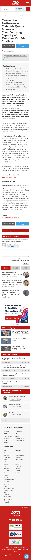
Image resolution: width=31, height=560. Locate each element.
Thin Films (12, 413)
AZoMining (7, 443)
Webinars (18, 450)
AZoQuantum (19, 434)
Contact (6, 484)
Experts (18, 468)
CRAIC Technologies (10, 378)
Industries (18, 462)
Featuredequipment (15, 268)
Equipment (7, 457)
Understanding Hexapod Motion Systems (13, 359)
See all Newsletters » (8, 421)
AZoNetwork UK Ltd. (10, 370)
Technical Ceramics (14, 404)
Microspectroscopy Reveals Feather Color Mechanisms (15, 374)
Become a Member (9, 479)
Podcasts (18, 466)
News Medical (20, 438)
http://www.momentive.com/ (11, 217)
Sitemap (6, 494)
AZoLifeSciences (20, 440)
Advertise (7, 486)
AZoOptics (7, 438)
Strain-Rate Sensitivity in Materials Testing (14, 382)
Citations (6, 231)
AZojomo (18, 464)
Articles (6, 453)
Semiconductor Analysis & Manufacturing (17, 397)
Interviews (18, 453)
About (6, 475)
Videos (6, 464)
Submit (26, 263)
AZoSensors (19, 431)
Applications (19, 459)
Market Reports (20, 455)
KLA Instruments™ (10, 386)
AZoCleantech (8, 436)
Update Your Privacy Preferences (16, 555)
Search (6, 477)
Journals (6, 470)
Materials (18, 457)
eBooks (6, 462)
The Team (18, 473)
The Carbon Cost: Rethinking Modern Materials (19, 348)
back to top (25, 507)
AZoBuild (6, 440)
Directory (6, 455)
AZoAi (17, 436)
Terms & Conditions (10, 488)
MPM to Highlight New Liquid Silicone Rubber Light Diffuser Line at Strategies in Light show (17, 71)
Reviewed (7, 60)
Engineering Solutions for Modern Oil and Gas (20, 332)
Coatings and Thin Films (20, 16)
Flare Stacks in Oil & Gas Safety (20, 339)
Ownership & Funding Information (8, 500)
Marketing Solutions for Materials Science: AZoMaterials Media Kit (14, 367)
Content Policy (8, 497)
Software (6, 473)
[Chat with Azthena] (26, 556)
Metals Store (7, 468)
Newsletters (7, 482)
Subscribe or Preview (15, 399)
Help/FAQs (19, 470)
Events (6, 466)
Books (5, 459)
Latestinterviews (6, 268)
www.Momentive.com (9, 177)
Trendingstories (25, 268)
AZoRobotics (7, 434)
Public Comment (24, 259)
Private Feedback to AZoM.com (20, 260)
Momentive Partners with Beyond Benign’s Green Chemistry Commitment (16, 78)
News (10, 16)
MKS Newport (8, 362)
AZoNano (6, 431)
